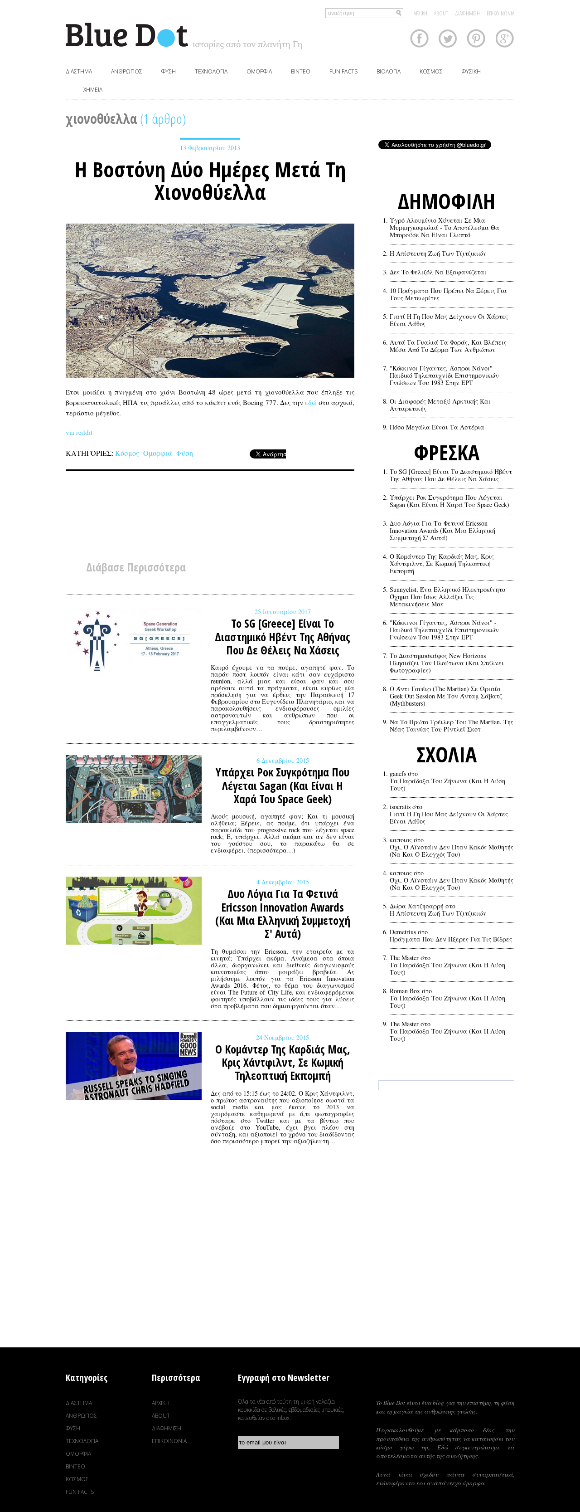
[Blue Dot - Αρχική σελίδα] (184, 36)
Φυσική (471, 71)
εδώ (310, 402)
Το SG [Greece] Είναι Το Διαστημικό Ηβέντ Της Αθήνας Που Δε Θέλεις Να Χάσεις (451, 475)
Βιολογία (389, 71)
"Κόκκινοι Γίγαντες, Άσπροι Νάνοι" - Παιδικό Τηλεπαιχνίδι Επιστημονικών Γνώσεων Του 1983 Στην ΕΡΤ (444, 375)
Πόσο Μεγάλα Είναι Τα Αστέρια (437, 427)
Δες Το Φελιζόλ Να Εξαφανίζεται (438, 272)
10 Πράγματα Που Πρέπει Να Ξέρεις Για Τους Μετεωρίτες (448, 294)
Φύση (168, 71)
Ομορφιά (259, 71)
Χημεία (92, 89)
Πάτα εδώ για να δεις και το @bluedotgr (446, 1125)
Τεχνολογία (211, 71)
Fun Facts (343, 71)
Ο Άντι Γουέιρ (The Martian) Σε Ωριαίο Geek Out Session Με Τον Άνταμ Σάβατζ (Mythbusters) (446, 696)
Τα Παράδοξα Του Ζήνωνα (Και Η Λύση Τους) (447, 784)
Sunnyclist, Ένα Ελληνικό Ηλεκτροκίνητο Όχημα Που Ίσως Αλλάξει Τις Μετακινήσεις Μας (447, 597)
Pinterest (476, 38)
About (441, 13)
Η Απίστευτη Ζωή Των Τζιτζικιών (438, 253)
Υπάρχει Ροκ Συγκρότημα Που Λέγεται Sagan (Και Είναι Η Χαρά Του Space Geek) (449, 501)
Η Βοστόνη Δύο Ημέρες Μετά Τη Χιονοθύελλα (210, 180)
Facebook (419, 38)
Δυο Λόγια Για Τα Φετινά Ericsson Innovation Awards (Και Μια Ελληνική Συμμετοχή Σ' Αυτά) (442, 530)
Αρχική (420, 13)
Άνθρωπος (126, 71)
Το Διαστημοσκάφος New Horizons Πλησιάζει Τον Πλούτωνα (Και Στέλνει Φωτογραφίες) (447, 663)
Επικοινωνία (500, 13)
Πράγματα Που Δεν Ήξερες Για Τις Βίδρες (451, 939)
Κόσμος (431, 71)
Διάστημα (79, 71)
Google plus (505, 38)
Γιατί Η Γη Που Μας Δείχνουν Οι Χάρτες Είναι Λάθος (449, 320)
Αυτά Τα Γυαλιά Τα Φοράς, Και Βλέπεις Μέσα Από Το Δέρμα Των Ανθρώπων (448, 346)
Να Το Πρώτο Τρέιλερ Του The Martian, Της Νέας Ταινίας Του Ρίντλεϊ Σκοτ (451, 725)
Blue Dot (445, 1383)
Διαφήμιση (467, 13)
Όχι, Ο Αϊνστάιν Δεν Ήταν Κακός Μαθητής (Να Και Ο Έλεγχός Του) (451, 851)
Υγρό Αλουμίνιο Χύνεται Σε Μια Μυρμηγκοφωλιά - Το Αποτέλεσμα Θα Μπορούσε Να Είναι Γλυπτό (444, 228)
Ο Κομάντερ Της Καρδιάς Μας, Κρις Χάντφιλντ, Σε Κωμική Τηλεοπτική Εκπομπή (442, 564)
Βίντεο (300, 71)
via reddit (79, 432)
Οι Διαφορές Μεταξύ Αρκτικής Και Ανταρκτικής (440, 405)
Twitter (448, 38)
